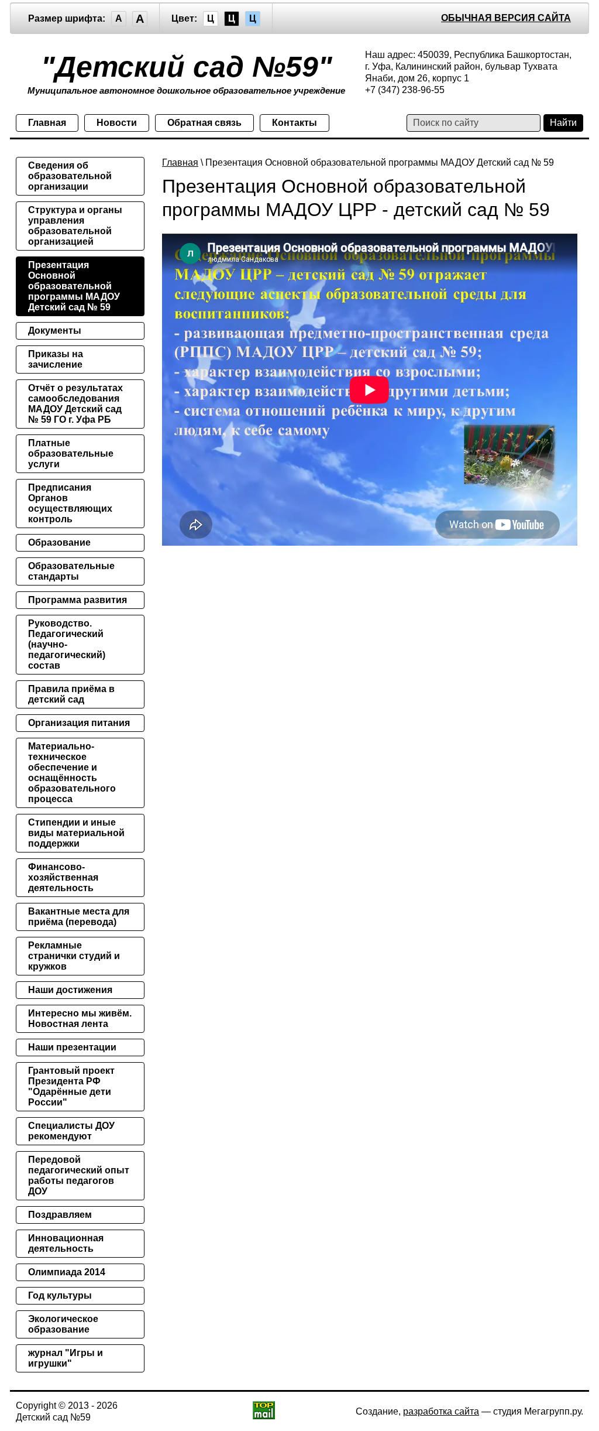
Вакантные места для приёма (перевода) (78, 916)
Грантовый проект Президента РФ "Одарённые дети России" (71, 1086)
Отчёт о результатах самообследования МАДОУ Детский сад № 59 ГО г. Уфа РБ (75, 403)
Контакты (294, 123)
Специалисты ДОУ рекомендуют (71, 1131)
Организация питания (79, 723)
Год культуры (60, 1295)
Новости (117, 123)
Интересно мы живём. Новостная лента (80, 1018)
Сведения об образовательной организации (70, 175)
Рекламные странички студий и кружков (74, 955)
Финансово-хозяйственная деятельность (63, 877)
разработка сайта (441, 1411)
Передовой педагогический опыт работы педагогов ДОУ (78, 1175)
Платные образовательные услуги (70, 453)
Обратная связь (204, 123)
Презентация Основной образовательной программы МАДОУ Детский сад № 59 (74, 286)
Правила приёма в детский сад (71, 694)
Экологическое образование (63, 1324)
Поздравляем (60, 1215)
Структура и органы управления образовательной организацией (75, 226)
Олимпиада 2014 (66, 1272)
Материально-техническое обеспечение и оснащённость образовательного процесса (72, 772)
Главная (47, 123)
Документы (54, 331)
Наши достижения (70, 990)
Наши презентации (72, 1047)
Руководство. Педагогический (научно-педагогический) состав (66, 644)
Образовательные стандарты (71, 571)
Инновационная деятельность (66, 1243)
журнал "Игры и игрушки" (65, 1358)
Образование (59, 542)
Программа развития (77, 600)
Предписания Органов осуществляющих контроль (70, 503)
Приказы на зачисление (55, 359)
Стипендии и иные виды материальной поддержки (76, 832)
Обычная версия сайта (506, 18)
